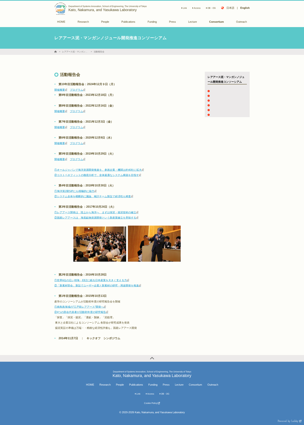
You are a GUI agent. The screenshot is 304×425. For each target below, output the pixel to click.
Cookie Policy (151, 403)
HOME (90, 384)
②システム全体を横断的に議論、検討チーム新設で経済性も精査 (92, 196)
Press (166, 384)
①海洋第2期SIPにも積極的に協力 (74, 191)
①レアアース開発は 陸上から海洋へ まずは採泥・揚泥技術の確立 (95, 212)
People (120, 384)
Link (184, 8)
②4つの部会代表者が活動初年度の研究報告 (80, 312)
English (245, 7)
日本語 (230, 7)
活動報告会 (99, 51)
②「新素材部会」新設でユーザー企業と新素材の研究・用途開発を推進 (96, 285)
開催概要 (59, 89)
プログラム (76, 89)
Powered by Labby (288, 421)
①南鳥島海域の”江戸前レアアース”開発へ (79, 306)
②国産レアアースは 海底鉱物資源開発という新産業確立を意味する (95, 217)
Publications (136, 384)
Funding (152, 384)
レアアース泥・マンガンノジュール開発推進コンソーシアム (75, 51)
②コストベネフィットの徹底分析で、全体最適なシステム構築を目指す (96, 175)
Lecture (179, 384)
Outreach (212, 384)
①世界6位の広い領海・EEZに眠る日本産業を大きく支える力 (90, 280)
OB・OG (211, 8)
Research (105, 384)
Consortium (195, 384)
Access (197, 8)
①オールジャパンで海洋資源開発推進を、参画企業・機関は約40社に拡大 (98, 169)
